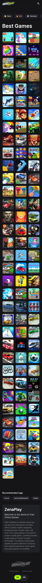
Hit (20, 16)
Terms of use (27, 571)
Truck (6, 498)
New (9, 16)
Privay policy (14, 571)
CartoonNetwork (21, 498)
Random (33, 16)
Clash (35, 498)
